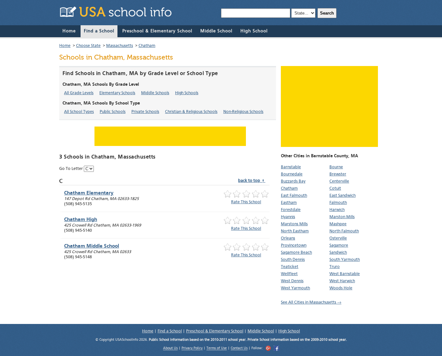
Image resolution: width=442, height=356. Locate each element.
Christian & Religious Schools (191, 112)
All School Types (79, 112)
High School (254, 31)
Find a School (99, 31)
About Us (170, 348)
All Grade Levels (79, 93)
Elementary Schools (117, 93)
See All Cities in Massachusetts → (311, 302)
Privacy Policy (192, 348)
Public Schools (113, 112)
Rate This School (246, 202)
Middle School (216, 31)
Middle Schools (155, 93)
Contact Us (239, 348)
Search (327, 13)
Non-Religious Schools (243, 112)
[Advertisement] (329, 106)
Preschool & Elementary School (157, 31)
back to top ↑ (251, 181)
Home (69, 31)
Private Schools (145, 112)
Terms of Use (216, 348)
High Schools (186, 93)
